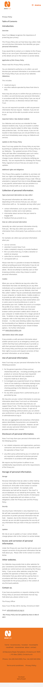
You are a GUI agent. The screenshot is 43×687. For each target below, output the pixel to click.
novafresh (10, 647)
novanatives (19, 647)
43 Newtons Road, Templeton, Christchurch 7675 (21, 652)
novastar (24, 645)
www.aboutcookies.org (13, 330)
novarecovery (15, 645)
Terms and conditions (14, 665)
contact (33, 647)
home (7, 645)
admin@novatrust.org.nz (15, 610)
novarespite (33, 645)
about (27, 647)
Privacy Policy (31, 665)
